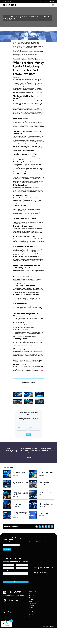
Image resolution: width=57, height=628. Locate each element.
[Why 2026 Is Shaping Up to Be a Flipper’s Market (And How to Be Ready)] (28, 401)
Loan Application (28, 457)
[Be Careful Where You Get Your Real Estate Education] (39, 394)
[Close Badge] (11, 620)
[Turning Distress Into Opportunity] (17, 401)
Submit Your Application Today (28, 376)
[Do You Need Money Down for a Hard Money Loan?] (17, 394)
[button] (53, 5)
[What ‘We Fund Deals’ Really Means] (28, 394)
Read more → (16, 475)
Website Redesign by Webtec (48, 626)
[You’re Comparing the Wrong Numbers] (39, 401)
